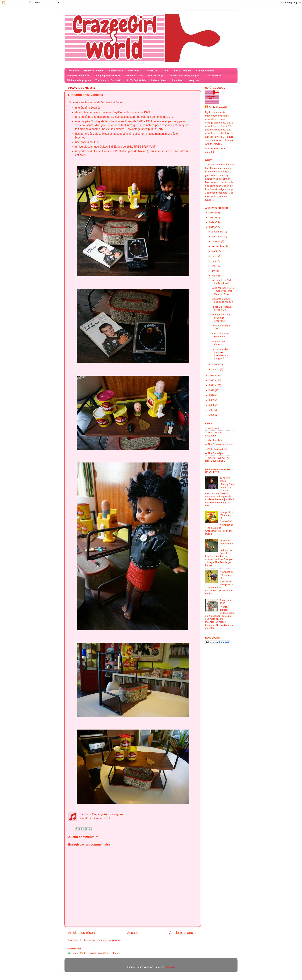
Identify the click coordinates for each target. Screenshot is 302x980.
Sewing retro (116, 70)
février (216, 364)
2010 (212, 395)
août (215, 251)
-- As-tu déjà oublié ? (216, 448)
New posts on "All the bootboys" (221, 281)
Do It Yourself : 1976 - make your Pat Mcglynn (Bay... (222, 290)
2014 (212, 375)
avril (214, 270)
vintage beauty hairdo (78, 75)
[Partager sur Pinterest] (90, 829)
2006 (212, 414)
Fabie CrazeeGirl (218, 107)
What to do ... (135, 70)
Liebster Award (159, 80)
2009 (212, 400)
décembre (218, 231)
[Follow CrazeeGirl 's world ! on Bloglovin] (217, 643)
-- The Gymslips (214, 453)
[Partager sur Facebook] (87, 829)
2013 (212, 380)
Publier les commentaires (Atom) (102, 940)
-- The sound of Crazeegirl (213, 434)
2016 (212, 222)
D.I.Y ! (166, 70)
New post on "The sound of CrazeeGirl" (221, 317)
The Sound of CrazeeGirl (108, 80)
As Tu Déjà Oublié (136, 80)
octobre (216, 241)
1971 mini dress (225, 479)
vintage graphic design (107, 75)
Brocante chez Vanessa (219, 343)
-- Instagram (212, 428)
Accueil (132, 933)
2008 (212, 405)
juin (214, 261)
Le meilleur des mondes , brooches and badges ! (220, 354)
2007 (212, 410)
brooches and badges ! (226, 543)
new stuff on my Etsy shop (220, 335)
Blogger (170, 967)
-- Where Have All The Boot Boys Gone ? (217, 459)
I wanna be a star (133, 75)
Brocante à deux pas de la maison (222, 300)
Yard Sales (73, 70)
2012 (212, 385)
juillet (215, 256)
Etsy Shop (177, 80)
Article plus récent (82, 933)
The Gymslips (213, 75)
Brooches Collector (94, 70)
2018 (212, 212)
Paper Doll (152, 70)
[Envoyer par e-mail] (77, 829)
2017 (212, 217)
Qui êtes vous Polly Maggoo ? (185, 75)
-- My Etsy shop (213, 440)
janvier (216, 369)
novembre (218, 236)
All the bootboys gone (79, 80)
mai (214, 265)
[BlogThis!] (80, 829)
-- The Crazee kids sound (219, 444)
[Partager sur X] (84, 829)
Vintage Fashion (205, 70)
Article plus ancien (183, 933)
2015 (212, 227)
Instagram (193, 80)
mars (215, 275)
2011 (212, 390)
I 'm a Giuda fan (182, 70)
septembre (218, 246)
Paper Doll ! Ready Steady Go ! (221, 308)
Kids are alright (156, 75)
